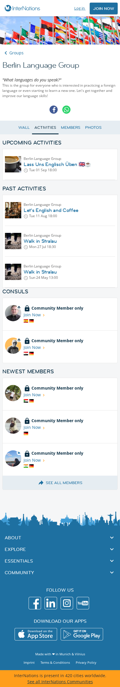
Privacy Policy (86, 662)
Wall (24, 127)
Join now (103, 8)
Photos (93, 127)
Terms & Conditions (55, 662)
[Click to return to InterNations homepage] (23, 8)
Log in (80, 8)
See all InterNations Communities (60, 681)
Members (70, 127)
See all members (64, 482)
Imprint (29, 662)
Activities (45, 127)
